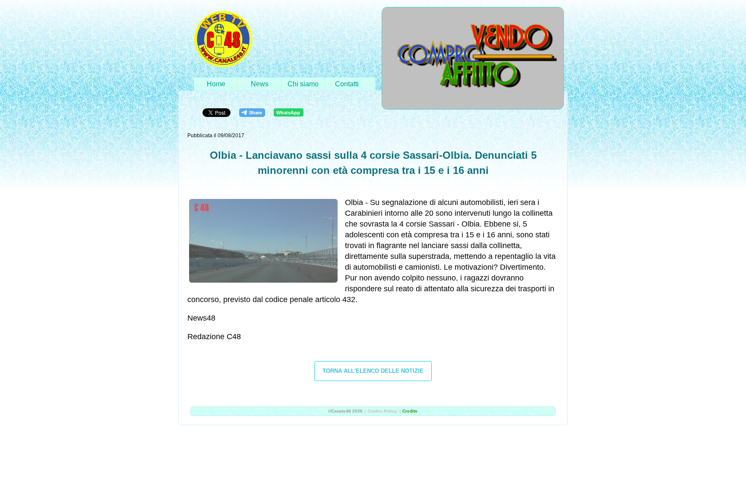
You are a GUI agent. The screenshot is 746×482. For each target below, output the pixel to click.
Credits (409, 411)
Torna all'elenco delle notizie (373, 371)
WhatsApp (288, 112)
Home (216, 84)
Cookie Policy (382, 411)
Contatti (347, 84)
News (260, 84)
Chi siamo (303, 84)
